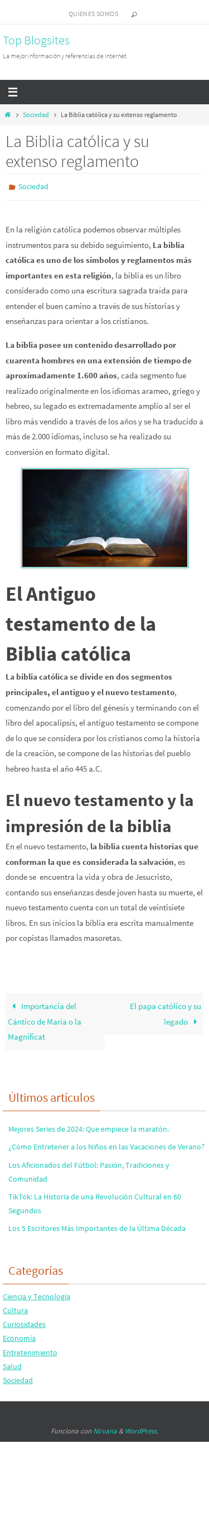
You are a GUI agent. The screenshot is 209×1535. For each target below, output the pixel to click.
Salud (12, 1364)
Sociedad (36, 114)
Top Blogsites (36, 40)
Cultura (15, 1308)
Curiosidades (24, 1322)
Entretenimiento (30, 1350)
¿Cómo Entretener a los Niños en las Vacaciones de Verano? (106, 1144)
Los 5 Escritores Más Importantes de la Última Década (97, 1226)
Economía (19, 1336)
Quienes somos (93, 13)
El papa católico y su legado (165, 1012)
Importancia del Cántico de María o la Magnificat (44, 1019)
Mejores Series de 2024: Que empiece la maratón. (88, 1127)
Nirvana (105, 1428)
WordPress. (141, 1428)
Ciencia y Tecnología (36, 1294)
